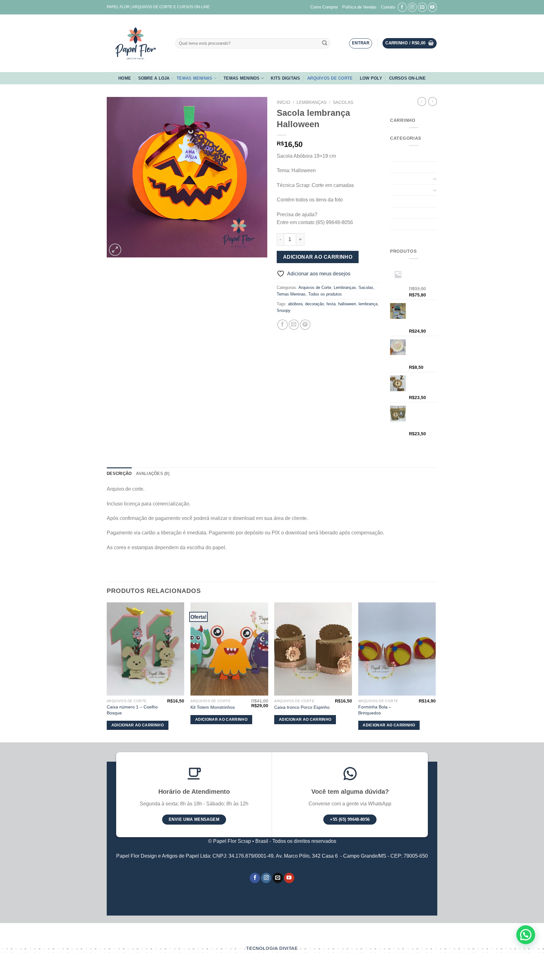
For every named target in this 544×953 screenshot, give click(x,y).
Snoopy (284, 310)
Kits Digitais (285, 78)
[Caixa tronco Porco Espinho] (313, 649)
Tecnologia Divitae (272, 948)
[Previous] (107, 672)
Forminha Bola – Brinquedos (374, 709)
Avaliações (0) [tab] (152, 473)
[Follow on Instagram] (412, 7)
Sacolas (343, 102)
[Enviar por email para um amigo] (294, 324)
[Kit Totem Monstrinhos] (229, 649)
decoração (314, 304)
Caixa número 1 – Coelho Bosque (132, 709)
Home (124, 78)
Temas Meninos (241, 78)
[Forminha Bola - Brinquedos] (397, 649)
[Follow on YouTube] (432, 7)
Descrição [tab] (119, 473)
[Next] (435, 672)
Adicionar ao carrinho (318, 257)
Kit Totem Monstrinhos (212, 707)
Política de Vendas (359, 7)
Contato (388, 7)
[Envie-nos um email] (422, 7)
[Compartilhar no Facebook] (282, 324)
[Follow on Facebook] (402, 7)
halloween (347, 304)
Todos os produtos (325, 294)
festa (331, 304)
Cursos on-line (407, 78)
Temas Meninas (194, 78)
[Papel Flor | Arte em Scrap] (136, 43)
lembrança (368, 304)
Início (283, 102)
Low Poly (371, 78)
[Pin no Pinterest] (305, 324)
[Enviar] (324, 43)
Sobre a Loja (154, 78)
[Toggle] (435, 178)
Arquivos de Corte (330, 78)
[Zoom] (115, 250)
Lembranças (311, 102)
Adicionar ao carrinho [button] (137, 725)
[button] (525, 934)
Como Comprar (324, 7)
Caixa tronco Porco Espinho (302, 707)
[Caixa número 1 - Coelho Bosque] (145, 649)
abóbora (295, 304)
